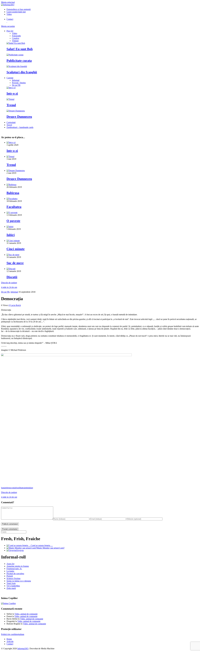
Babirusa (13, 193)
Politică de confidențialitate (12, 634)
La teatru (10, 571)
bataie (3, 488)
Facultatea (14, 207)
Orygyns (20, 550)
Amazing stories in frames (18, 566)
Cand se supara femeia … (42, 545)
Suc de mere (15, 263)
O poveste (13, 221)
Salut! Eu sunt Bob (20, 49)
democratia (11, 488)
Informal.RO (22, 648)
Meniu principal (8, 2)
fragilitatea (20, 488)
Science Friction (13, 578)
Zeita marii (11, 588)
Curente (10, 78)
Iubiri (11, 235)
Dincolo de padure (9, 282)
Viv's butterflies (13, 586)
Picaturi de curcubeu (15, 573)
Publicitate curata (19, 60)
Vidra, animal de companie (26, 614)
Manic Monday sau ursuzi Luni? (50, 548)
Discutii (12, 277)
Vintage (15, 41)
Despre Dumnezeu (19, 116)
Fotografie (19, 9)
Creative (15, 38)
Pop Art (10, 31)
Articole (10, 641)
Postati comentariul (9, 529)
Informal (15, 80)
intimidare (28, 488)
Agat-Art (10, 564)
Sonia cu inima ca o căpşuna (19, 581)
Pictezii (10, 576)
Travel (9, 125)
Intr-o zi (12, 93)
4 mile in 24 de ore (9, 287)
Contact (10, 644)
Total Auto (11, 583)
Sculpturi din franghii (22, 72)
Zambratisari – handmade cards (20, 127)
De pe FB (16, 85)
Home (9, 639)
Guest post (16, 12)
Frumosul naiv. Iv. (14, 568)
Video (14, 33)
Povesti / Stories (19, 83)
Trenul (11, 105)
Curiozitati (11, 122)
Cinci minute (16, 249)
